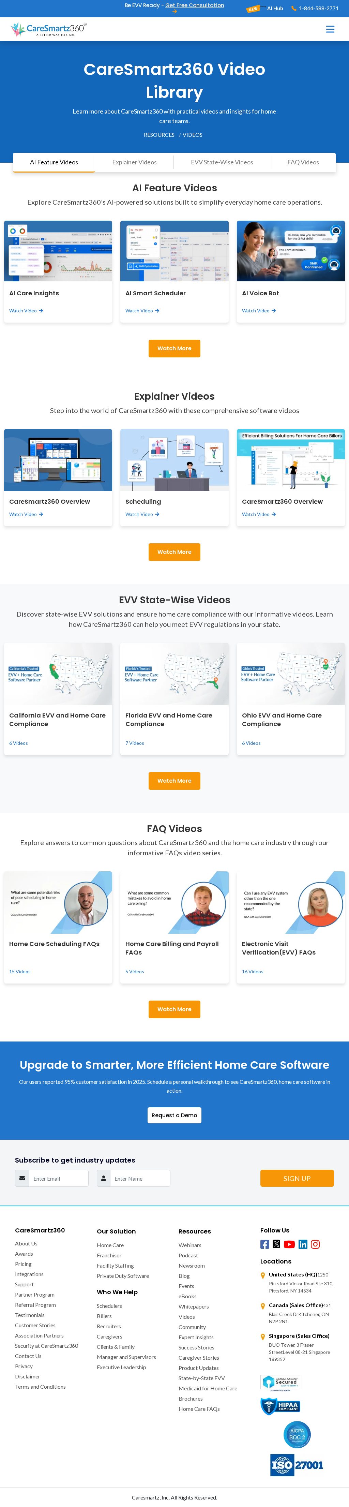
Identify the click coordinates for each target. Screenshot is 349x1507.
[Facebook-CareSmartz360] (264, 1244)
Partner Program (35, 1294)
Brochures (191, 1398)
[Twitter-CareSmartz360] (276, 1243)
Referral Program (35, 1304)
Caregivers (109, 1336)
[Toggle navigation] (330, 29)
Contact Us (28, 1356)
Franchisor (109, 1255)
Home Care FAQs (199, 1408)
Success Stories (196, 1347)
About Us (26, 1243)
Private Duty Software (123, 1275)
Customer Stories (35, 1325)
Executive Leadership (121, 1367)
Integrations (29, 1274)
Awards (24, 1253)
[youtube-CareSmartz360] (289, 1244)
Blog (184, 1275)
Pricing (23, 1263)
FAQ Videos (303, 162)
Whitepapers (194, 1306)
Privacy (24, 1366)
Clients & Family (116, 1346)
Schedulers (109, 1305)
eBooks (188, 1296)
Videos (187, 1316)
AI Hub (274, 8)
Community (192, 1327)
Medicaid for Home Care (208, 1388)
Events (186, 1286)
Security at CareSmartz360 (46, 1345)
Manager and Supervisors (126, 1357)
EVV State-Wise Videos (222, 162)
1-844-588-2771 (318, 8)
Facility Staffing (115, 1265)
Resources (159, 134)
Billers (104, 1316)
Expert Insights (196, 1337)
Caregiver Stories (199, 1357)
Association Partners (39, 1335)
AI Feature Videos (54, 162)
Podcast (188, 1255)
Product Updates (199, 1367)
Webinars (190, 1245)
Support (24, 1284)
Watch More (174, 348)
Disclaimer (27, 1376)
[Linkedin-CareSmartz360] (303, 1244)
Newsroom (192, 1265)
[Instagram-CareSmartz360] (315, 1244)
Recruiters (109, 1326)
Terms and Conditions (40, 1386)
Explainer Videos (134, 162)
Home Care (110, 1245)
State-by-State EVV (202, 1378)
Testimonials (30, 1315)
